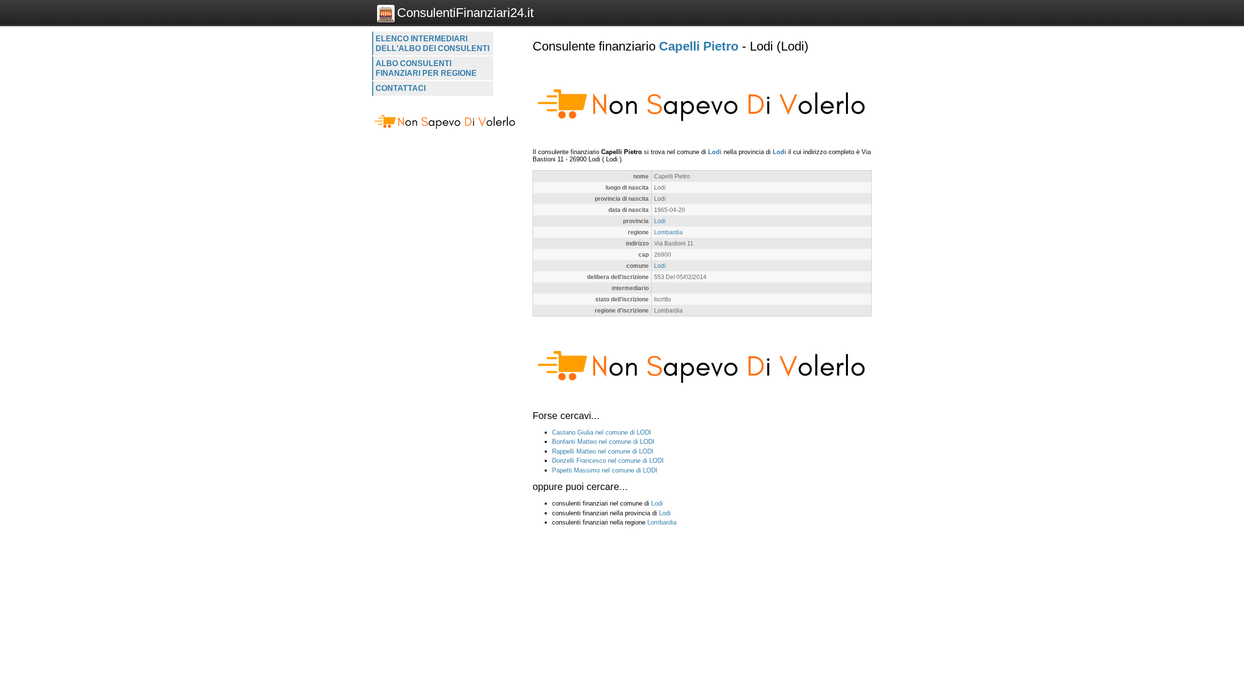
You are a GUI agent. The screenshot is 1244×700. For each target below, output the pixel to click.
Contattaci (401, 88)
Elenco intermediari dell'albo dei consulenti (432, 43)
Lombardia (668, 232)
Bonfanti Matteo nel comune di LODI (603, 441)
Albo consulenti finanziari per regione (426, 68)
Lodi (715, 152)
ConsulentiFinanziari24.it (465, 12)
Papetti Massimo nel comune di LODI (604, 470)
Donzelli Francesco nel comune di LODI (608, 460)
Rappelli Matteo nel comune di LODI (603, 451)
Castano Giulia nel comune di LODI (601, 432)
